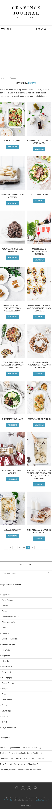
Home (2, 78)
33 (42, 548)
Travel (4, 722)
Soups (4, 705)
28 (19, 548)
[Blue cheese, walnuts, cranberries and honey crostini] (39, 284)
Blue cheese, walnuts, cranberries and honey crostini (39, 308)
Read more (12, 146)
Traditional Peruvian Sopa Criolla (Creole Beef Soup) (21, 753)
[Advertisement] (26, 57)
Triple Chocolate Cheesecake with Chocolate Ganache (22, 764)
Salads (4, 694)
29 (24, 548)
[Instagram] (39, 29)
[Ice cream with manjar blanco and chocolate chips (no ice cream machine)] (39, 449)
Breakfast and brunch (10, 617)
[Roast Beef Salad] (39, 173)
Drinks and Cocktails (10, 639)
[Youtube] (45, 29)
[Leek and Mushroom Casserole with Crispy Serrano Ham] (12, 341)
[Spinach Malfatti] (12, 508)
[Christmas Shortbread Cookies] (12, 449)
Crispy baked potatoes (39, 419)
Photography (7, 677)
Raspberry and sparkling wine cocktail (39, 251)
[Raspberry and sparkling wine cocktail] (39, 227)
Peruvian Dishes (8, 672)
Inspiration (6, 655)
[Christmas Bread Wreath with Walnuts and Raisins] (39, 341)
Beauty (5, 606)
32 (37, 548)
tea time (5, 716)
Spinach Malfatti (12, 530)
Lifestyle (5, 661)
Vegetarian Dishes (9, 727)
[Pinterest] (42, 29)
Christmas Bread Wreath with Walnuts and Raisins (39, 365)
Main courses (7, 666)
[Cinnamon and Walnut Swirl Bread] (39, 508)
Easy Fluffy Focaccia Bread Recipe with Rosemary (20, 770)
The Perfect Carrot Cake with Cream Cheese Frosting (12, 308)
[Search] (49, 29)
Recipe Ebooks (8, 683)
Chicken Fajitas (12, 141)
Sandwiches (7, 700)
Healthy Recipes (8, 644)
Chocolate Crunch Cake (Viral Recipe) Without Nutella (22, 758)
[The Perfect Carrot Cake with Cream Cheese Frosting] (12, 284)
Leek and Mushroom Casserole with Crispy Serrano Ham (12, 365)
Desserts (5, 633)
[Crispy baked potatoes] (39, 397)
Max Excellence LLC (41, 800)
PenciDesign (8, 800)
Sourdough (6, 711)
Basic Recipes (7, 600)
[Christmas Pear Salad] (12, 397)
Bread (4, 611)
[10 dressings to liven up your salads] (39, 119)
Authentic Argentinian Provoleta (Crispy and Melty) (20, 747)
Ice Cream (6, 650)
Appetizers (6, 594)
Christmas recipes (9, 622)
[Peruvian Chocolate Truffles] (12, 227)
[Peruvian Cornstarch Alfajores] (12, 173)
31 (32, 548)
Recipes (5, 688)
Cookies (5, 628)
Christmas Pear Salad (12, 419)
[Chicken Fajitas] (12, 119)
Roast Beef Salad (39, 195)
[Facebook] (36, 29)
